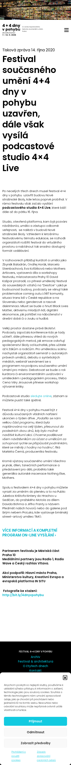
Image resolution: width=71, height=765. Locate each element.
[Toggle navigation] (66, 30)
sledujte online (41, 396)
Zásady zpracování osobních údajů (46, 756)
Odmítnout (35, 732)
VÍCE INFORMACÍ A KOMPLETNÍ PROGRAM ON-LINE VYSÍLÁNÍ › (29, 533)
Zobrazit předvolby (35, 743)
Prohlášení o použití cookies (18, 756)
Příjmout (35, 721)
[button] (65, 677)
